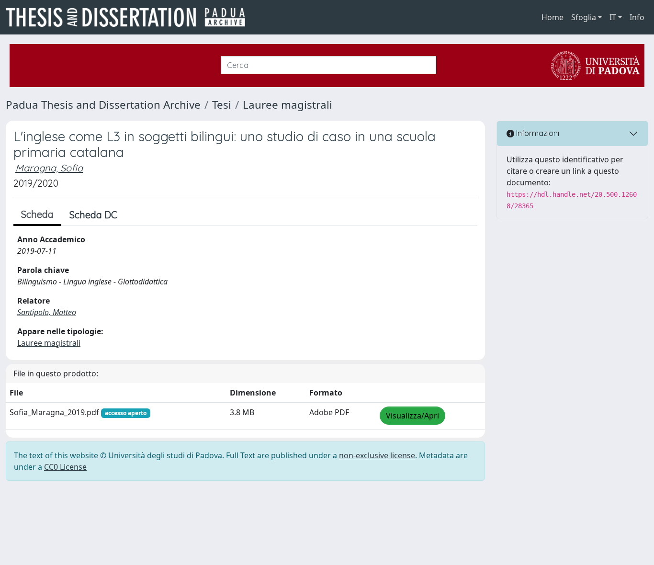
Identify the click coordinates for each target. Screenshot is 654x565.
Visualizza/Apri (412, 415)
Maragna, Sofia (49, 168)
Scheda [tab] (37, 214)
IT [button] (612, 17)
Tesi (221, 104)
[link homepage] (129, 17)
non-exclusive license (377, 455)
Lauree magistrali (287, 104)
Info (637, 17)
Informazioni (536, 133)
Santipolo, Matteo (46, 312)
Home (552, 17)
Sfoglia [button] (583, 17)
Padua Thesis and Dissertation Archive (103, 104)
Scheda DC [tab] (93, 215)
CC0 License (65, 467)
